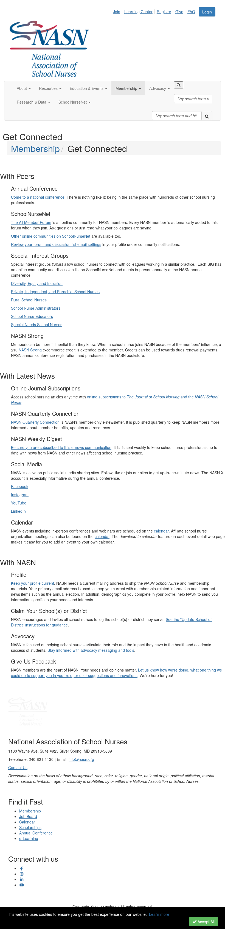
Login (207, 12)
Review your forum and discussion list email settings (56, 244)
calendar (102, 536)
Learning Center (138, 11)
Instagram (20, 494)
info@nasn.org (81, 759)
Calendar (27, 822)
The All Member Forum (31, 222)
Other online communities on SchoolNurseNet (50, 236)
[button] (24, 88)
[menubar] (156, 10)
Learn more (159, 914)
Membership (35, 148)
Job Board (28, 816)
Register (164, 11)
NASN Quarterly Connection (35, 422)
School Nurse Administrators (35, 308)
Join (116, 11)
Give (179, 11)
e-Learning (28, 838)
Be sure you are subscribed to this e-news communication (61, 447)
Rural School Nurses (29, 300)
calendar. (162, 531)
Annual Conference (36, 833)
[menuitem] (118, 10)
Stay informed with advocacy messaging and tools (90, 650)
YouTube (18, 503)
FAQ (191, 11)
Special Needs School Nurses (36, 324)
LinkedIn (18, 511)
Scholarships (30, 827)
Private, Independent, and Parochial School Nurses (55, 291)
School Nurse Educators (32, 316)
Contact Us (17, 767)
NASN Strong (30, 350)
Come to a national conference (37, 197)
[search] (206, 115)
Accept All (205, 921)
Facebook (19, 486)
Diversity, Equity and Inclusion (37, 283)
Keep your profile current (32, 583)
